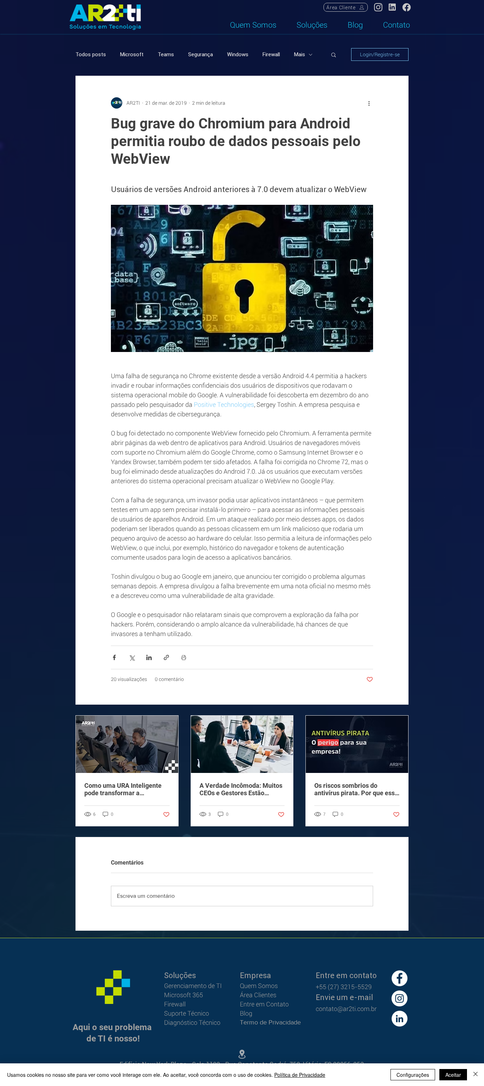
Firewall (271, 54)
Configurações (412, 1074)
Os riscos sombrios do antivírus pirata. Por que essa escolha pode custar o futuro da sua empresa (356, 789)
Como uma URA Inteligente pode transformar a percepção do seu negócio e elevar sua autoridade (124, 789)
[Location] (378, 7)
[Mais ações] (369, 103)
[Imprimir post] (183, 657)
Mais (299, 54)
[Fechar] (475, 1074)
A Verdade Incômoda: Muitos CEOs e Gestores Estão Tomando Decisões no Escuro (241, 789)
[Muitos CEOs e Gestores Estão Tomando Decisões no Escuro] (242, 744)
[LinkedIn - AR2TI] (399, 1019)
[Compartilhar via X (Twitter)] (131, 657)
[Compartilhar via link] (166, 657)
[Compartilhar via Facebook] (114, 657)
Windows (237, 54)
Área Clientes (258, 995)
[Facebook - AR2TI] (399, 978)
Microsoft (131, 54)
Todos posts (90, 54)
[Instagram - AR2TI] (399, 998)
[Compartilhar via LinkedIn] (149, 657)
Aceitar (453, 1074)
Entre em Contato (264, 1004)
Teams (166, 54)
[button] (333, 54)
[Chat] (392, 7)
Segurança (200, 54)
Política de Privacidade (299, 1074)
